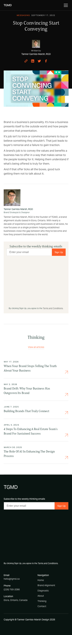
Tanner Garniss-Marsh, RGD (18, 209)
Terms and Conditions (53, 308)
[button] (65, 5)
